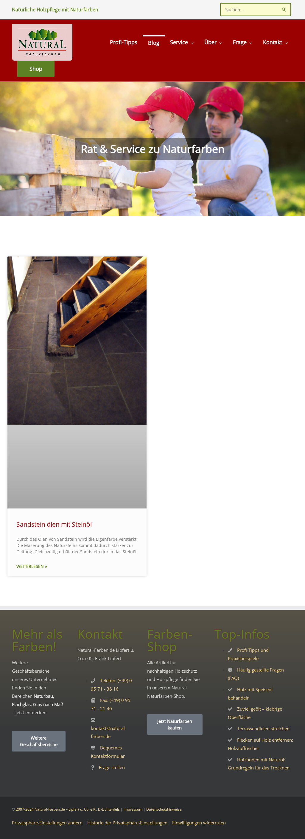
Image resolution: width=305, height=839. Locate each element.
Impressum (133, 809)
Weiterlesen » (31, 566)
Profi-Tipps (123, 42)
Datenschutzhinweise (164, 809)
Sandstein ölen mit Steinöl (54, 524)
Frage (240, 42)
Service (179, 42)
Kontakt (272, 42)
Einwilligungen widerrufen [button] (199, 823)
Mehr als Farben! (37, 640)
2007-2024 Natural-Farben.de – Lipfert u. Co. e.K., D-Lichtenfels (68, 809)
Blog (153, 42)
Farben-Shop (169, 640)
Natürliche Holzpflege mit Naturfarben (55, 9)
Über (210, 42)
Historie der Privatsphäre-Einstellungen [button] (127, 823)
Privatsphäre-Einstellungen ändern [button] (47, 823)
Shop (35, 68)
